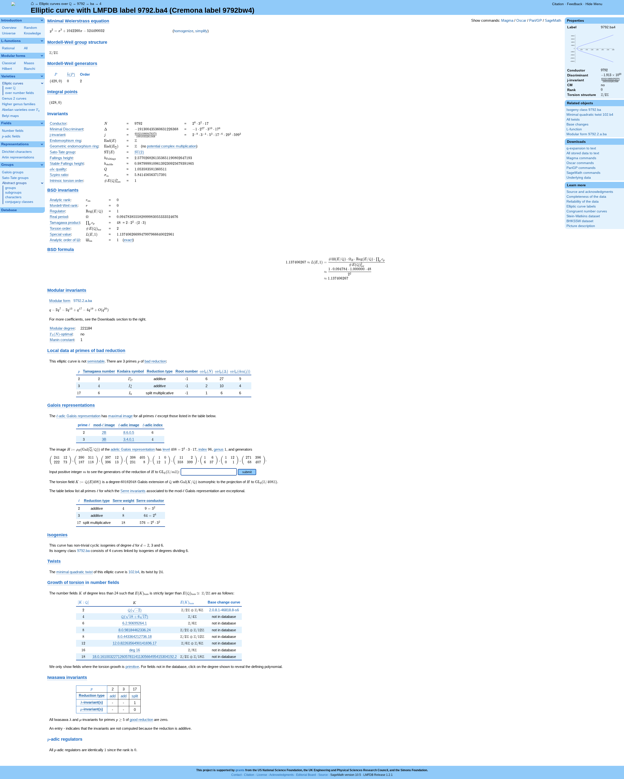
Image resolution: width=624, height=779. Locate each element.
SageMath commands (583, 173)
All (26, 48)
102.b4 (133, 572)
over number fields (19, 93)
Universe (9, 33)
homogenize (183, 31)
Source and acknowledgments (589, 192)
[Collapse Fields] (42, 123)
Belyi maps (10, 116)
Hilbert (7, 69)
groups (10, 188)
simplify (201, 31)
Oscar (521, 20)
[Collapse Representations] (42, 144)
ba (92, 4)
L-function (574, 129)
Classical (9, 63)
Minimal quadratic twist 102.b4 (589, 114)
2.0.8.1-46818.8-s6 (224, 610)
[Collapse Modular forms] (42, 56)
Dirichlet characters (17, 152)
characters (13, 197)
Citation (558, 4)
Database (9, 210)
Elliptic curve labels (581, 206)
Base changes (577, 124)
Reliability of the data (582, 201)
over (10, 88)
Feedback (574, 4)
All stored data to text (582, 153)
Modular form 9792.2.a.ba (586, 134)
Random (30, 28)
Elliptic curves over (55, 4)
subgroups (13, 192)
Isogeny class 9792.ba (583, 110)
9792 (81, 4)
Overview (9, 28)
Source (323, 775)
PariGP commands (580, 168)
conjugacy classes (19, 202)
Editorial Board (306, 775)
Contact (236, 775)
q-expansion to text (581, 148)
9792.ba (83, 551)
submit (247, 472)
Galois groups (12, 172)
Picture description (580, 226)
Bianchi (29, 69)
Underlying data (578, 177)
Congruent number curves (586, 211)
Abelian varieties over (20, 109)
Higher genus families (18, 104)
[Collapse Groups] (42, 165)
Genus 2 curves (14, 98)
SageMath (553, 20)
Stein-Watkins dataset (583, 216)
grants (239, 770)
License (262, 775)
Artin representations (18, 157)
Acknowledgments (281, 775)
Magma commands (581, 158)
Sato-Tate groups (15, 178)
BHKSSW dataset (579, 221)
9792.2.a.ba (82, 301)
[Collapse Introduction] (42, 20)
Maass (29, 63)
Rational (8, 48)
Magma (507, 20)
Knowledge (32, 33)
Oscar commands (580, 163)
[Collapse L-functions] (42, 41)
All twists (573, 119)
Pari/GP (535, 20)
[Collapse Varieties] (42, 76)
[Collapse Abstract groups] (42, 183)
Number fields (12, 131)
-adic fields (11, 136)
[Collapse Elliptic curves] (42, 83)
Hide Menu (593, 4)
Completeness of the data (586, 196)
